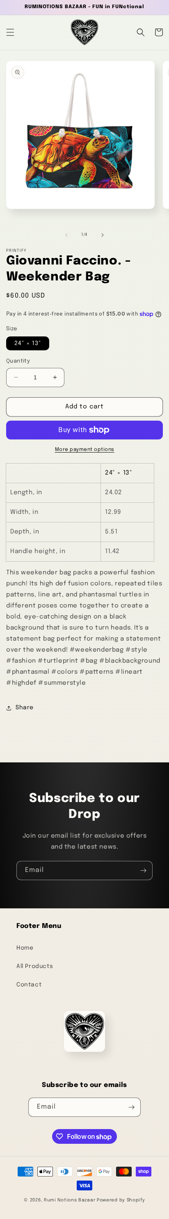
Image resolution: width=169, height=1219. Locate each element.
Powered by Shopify (121, 1200)
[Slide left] (66, 235)
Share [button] (25, 707)
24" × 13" (27, 343)
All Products (34, 966)
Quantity (18, 361)
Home (24, 948)
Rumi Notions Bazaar (69, 1200)
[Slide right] (103, 235)
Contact (28, 985)
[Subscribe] (143, 870)
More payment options (84, 449)
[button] (10, 32)
